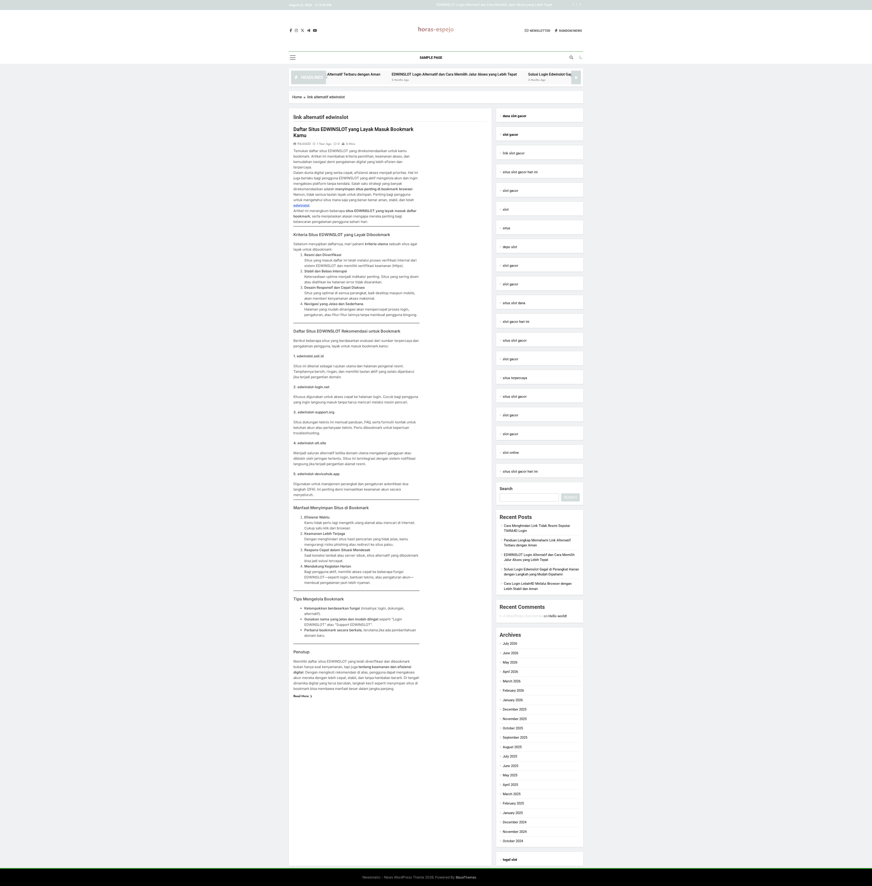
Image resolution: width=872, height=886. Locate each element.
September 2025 (515, 737)
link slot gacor (514, 153)
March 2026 (511, 681)
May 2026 (510, 662)
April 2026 (510, 672)
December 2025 (514, 709)
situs (506, 228)
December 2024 (514, 822)
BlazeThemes (466, 877)
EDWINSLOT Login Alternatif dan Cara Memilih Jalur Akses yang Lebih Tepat (494, 5)
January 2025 (513, 813)
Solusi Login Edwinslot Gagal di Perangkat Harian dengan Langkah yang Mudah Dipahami (555, 74)
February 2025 (513, 803)
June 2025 (510, 766)
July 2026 (510, 644)
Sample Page (431, 58)
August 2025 (512, 747)
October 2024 (513, 841)
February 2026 (513, 691)
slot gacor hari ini (516, 322)
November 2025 (515, 719)
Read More (301, 696)
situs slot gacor (515, 340)
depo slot (510, 247)
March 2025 (511, 794)
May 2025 (510, 775)
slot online (511, 453)
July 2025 (510, 756)
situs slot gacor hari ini (520, 172)
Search (506, 488)
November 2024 (515, 832)
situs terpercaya (515, 378)
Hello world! (557, 616)
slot (506, 209)
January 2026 (513, 700)
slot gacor (510, 191)
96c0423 (304, 143)
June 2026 (510, 653)
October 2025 (513, 728)
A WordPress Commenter (523, 616)
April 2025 (510, 785)
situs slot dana (514, 303)
